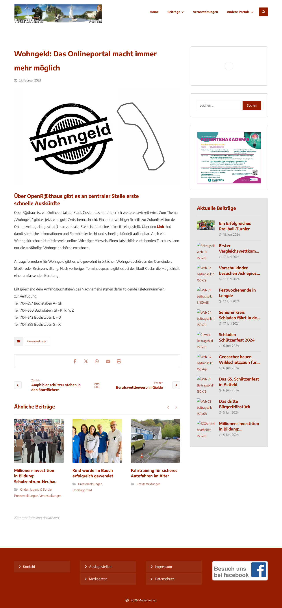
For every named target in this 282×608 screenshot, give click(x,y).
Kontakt (29, 566)
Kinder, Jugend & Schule (36, 489)
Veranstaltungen (50, 495)
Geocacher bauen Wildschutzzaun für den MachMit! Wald (237, 362)
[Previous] (168, 407)
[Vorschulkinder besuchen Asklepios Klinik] (206, 274)
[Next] (176, 407)
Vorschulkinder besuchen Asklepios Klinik (238, 273)
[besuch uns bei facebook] (240, 579)
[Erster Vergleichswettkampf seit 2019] (206, 251)
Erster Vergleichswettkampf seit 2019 (239, 251)
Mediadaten (98, 579)
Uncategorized (82, 490)
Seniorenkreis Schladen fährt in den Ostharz (239, 318)
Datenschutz (164, 579)
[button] (263, 11)
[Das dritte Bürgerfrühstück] (206, 407)
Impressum (163, 566)
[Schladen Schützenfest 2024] (206, 340)
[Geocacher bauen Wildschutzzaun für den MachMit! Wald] (206, 362)
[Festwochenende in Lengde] (206, 296)
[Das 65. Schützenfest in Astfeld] (206, 385)
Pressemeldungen (37, 341)
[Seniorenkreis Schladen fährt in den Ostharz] (206, 318)
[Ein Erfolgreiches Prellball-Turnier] (206, 229)
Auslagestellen (100, 566)
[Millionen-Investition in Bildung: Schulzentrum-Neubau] (206, 429)
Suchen (252, 105)
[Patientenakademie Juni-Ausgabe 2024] (229, 157)
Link (160, 226)
